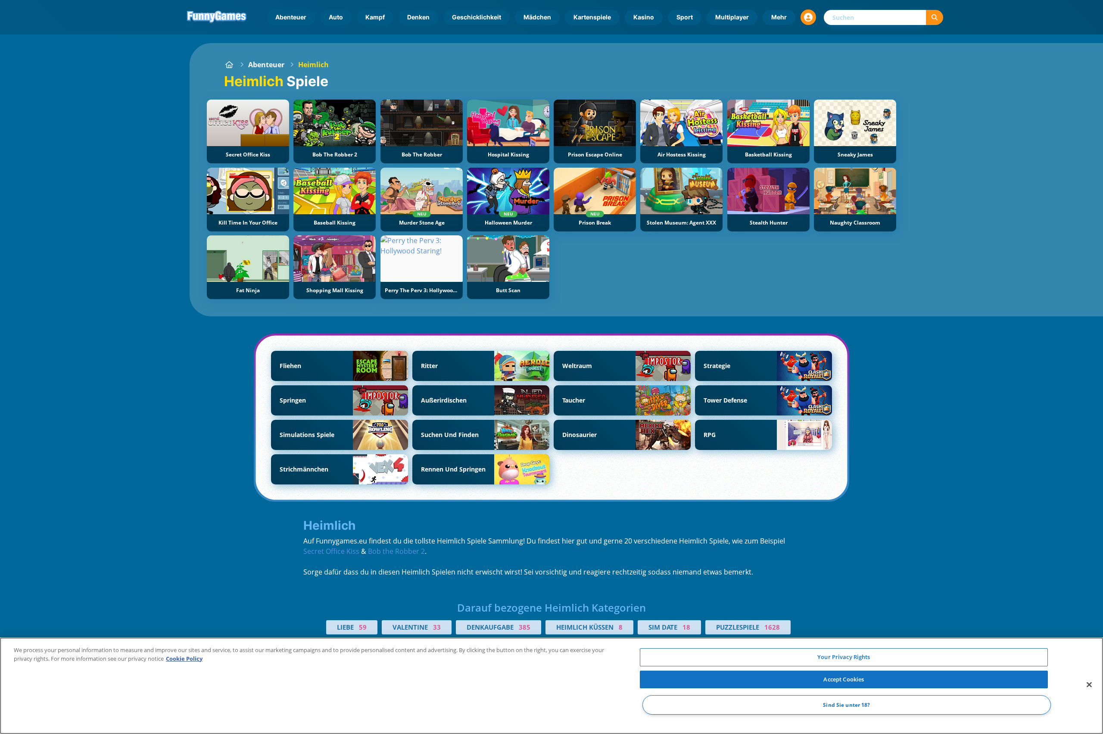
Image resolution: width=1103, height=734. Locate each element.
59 (363, 627)
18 (686, 627)
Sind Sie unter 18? (846, 705)
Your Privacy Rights (843, 657)
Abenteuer (290, 17)
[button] (808, 17)
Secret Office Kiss (331, 551)
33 (437, 627)
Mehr (779, 17)
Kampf (375, 17)
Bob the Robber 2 (396, 551)
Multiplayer (732, 17)
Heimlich (313, 64)
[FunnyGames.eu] (229, 64)
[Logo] (216, 17)
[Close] (1089, 684)
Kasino (643, 17)
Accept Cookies (843, 679)
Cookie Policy (184, 658)
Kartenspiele (592, 17)
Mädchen (537, 17)
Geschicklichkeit (476, 17)
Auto (336, 17)
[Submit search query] (934, 17)
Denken (418, 17)
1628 (772, 627)
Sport (684, 17)
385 (524, 627)
